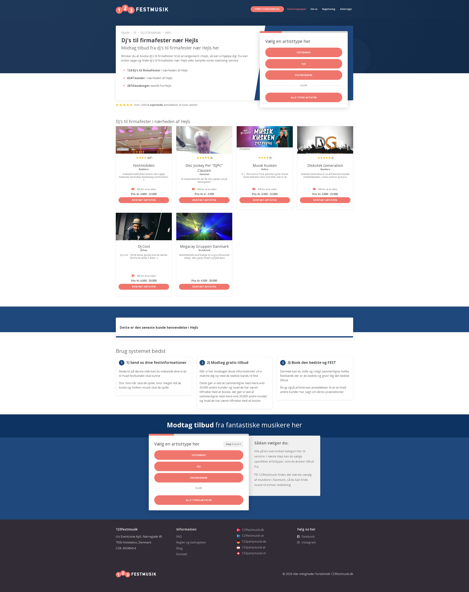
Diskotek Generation (325, 165)
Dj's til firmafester (151, 32)
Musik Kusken (265, 165)
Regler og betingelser (191, 542)
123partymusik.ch (253, 553)
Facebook (308, 537)
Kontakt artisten (144, 200)
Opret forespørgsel (267, 9)
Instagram (308, 542)
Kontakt (181, 554)
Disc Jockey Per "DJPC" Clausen (204, 168)
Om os (314, 9)
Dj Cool (144, 246)
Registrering (328, 9)
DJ (135, 32)
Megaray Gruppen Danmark (204, 246)
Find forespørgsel (296, 9)
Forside (125, 32)
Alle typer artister (304, 97)
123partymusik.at (253, 547)
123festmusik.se (252, 536)
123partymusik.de (253, 541)
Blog (179, 548)
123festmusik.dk (252, 530)
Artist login (346, 9)
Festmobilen (144, 165)
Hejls (168, 32)
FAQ (179, 537)
